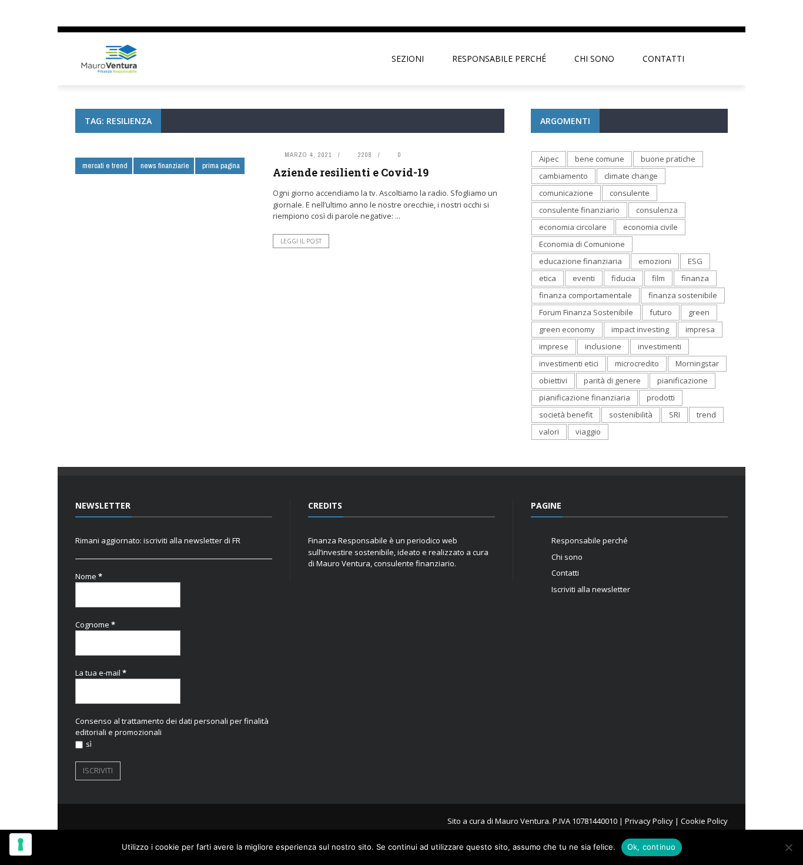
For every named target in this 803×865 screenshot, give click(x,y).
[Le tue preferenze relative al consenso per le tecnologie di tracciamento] (20, 844)
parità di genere (612, 380)
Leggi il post (301, 241)
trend (706, 414)
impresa (700, 329)
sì (89, 744)
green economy (567, 329)
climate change (631, 176)
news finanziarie (164, 166)
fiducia (623, 278)
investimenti (659, 346)
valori (549, 431)
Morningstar (697, 363)
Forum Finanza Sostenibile (586, 312)
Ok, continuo (651, 846)
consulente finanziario (579, 210)
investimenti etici (568, 363)
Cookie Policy (704, 821)
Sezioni (408, 58)
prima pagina (221, 166)
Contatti (663, 58)
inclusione (603, 346)
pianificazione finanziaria (584, 397)
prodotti (661, 397)
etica (547, 278)
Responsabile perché (499, 58)
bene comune (599, 158)
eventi (584, 278)
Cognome (95, 624)
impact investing (640, 329)
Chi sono (594, 58)
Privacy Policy (649, 821)
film (658, 278)
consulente (630, 193)
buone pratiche (668, 158)
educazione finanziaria (580, 261)
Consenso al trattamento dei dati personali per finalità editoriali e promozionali (172, 727)
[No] (788, 847)
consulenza (657, 210)
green (699, 312)
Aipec (548, 158)
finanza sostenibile (682, 295)
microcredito (637, 363)
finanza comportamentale (585, 295)
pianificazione (682, 380)
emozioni (654, 261)
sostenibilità (631, 414)
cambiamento (563, 176)
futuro (661, 312)
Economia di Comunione (582, 244)
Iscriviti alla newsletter (590, 589)
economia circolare (573, 227)
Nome (88, 576)
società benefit (566, 414)
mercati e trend (105, 166)
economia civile (650, 227)
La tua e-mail (100, 672)
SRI (674, 414)
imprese (553, 346)
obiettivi (553, 380)
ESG (695, 261)
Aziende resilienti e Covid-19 (351, 172)
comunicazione (566, 193)
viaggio (588, 431)
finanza (695, 278)
